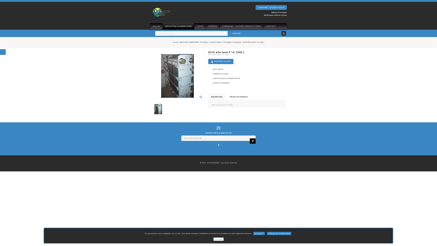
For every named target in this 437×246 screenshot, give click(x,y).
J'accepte (218, 239)
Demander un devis (221, 61)
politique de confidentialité (279, 233)
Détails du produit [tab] (239, 97)
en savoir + (259, 233)
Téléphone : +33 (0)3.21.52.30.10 (271, 7)
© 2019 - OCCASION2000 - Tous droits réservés (218, 163)
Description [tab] (216, 97)
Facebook (218, 145)
